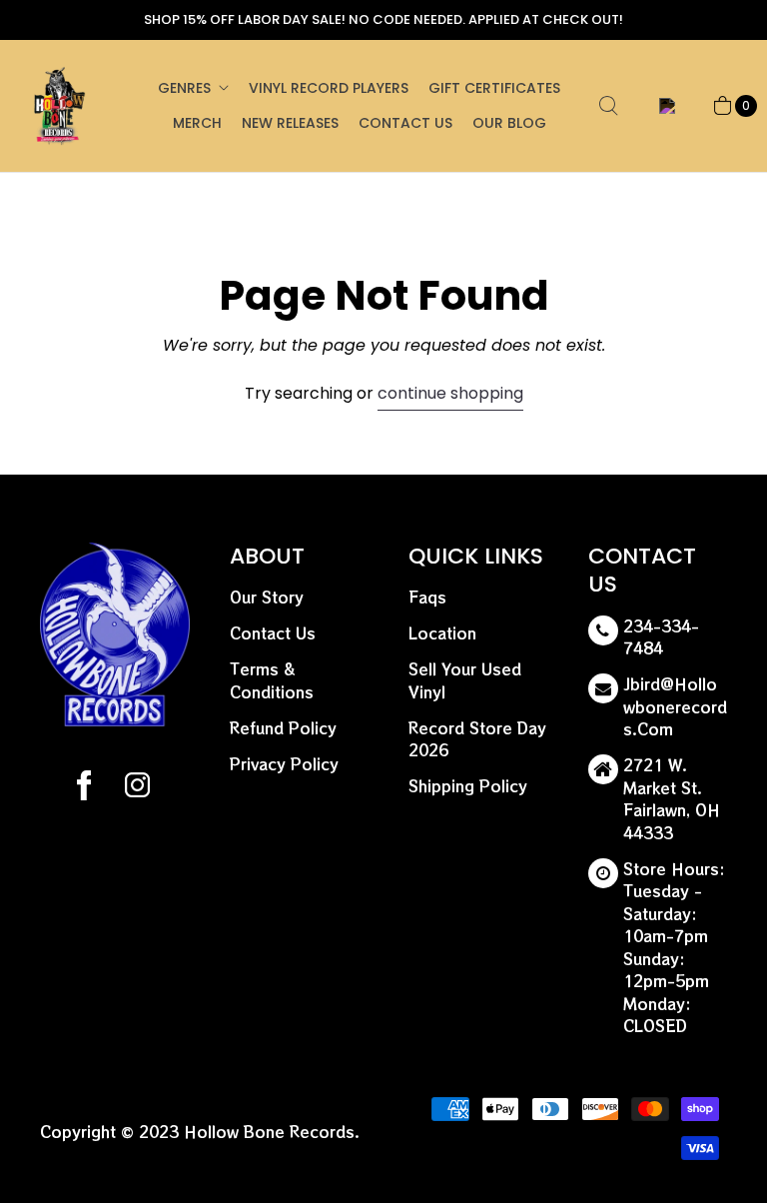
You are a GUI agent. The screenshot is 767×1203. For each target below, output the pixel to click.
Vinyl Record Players (328, 88)
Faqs (427, 597)
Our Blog (509, 123)
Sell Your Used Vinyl (464, 680)
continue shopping (450, 393)
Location (442, 632)
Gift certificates (494, 88)
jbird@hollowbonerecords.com (675, 706)
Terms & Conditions (272, 680)
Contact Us (405, 123)
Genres (184, 88)
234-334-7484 (661, 637)
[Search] (608, 106)
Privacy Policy (284, 763)
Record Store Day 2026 (477, 739)
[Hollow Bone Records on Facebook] (84, 788)
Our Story (267, 597)
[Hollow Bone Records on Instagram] (136, 788)
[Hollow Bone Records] (60, 106)
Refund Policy (283, 727)
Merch (197, 123)
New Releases (290, 123)
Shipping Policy (467, 785)
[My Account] (663, 106)
